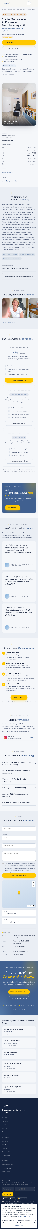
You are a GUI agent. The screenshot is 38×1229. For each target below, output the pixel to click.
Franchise (4, 1148)
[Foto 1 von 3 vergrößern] (15, 308)
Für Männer (5, 1125)
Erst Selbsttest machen (19, 998)
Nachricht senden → (19, 875)
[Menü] (34, 3)
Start (4, 9)
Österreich (21, 9)
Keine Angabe (23, 1198)
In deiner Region (7, 37)
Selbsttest (5, 1128)
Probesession (6, 1155)
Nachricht (5, 850)
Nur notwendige (25, 1221)
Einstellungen (19, 1225)
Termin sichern (10, 42)
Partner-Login (6, 1171)
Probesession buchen (19, 380)
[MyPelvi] (6, 3)
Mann (13, 1198)
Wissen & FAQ (6, 1151)
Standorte (11, 9)
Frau (6, 1198)
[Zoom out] (33, 885)
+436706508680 (11, 49)
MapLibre (30, 906)
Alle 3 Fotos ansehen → (9, 322)
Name (3, 825)
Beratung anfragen (19, 423)
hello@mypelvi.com (7, 1164)
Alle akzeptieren (8, 1221)
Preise (4, 1132)
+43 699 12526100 (19, 947)
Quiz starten (12, 507)
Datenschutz (24, 1184)
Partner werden (6, 1168)
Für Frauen (5, 1121)
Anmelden (7, 1194)
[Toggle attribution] (34, 906)
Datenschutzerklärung (24, 872)
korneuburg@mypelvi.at (9, 181)
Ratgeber (4, 1144)
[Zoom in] (33, 882)
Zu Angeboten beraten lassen (19, 461)
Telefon (4, 834)
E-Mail (4, 842)
